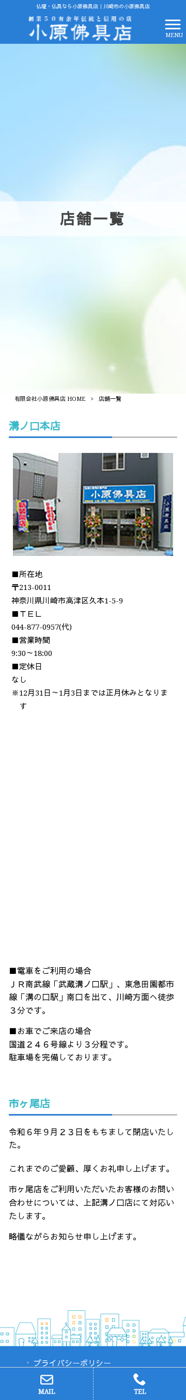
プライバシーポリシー (72, 1363)
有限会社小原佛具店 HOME (49, 399)
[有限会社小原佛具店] (79, 27)
